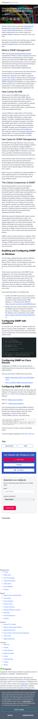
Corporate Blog (8, 659)
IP (13, 73)
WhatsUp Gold (12, 44)
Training (6, 618)
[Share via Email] (18, 19)
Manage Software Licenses (12, 610)
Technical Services (9, 615)
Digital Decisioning (9, 630)
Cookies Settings (28, 715)
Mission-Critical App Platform (13, 627)
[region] (19, 704)
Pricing (19, 465)
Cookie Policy (26, 701)
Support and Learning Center (13, 595)
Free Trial (20, 459)
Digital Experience (9, 639)
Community (7, 598)
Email (5, 488)
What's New (7, 575)
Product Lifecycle (9, 607)
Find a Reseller (8, 586)
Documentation (8, 601)
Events (6, 656)
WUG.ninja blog (29, 434)
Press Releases (8, 650)
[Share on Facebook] (3, 19)
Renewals (7, 613)
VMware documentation (15, 400)
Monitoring (9, 446)
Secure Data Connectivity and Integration (16, 633)
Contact (6, 589)
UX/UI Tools (7, 636)
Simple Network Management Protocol (19, 53)
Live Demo (20, 470)
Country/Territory (9, 496)
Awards (6, 647)
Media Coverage (9, 653)
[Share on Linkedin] (10, 19)
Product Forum (8, 604)
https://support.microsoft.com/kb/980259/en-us (20, 304)
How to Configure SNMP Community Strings (19, 382)
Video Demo (7, 583)
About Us (6, 644)
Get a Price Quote (9, 578)
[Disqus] (19, 542)
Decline (10, 715)
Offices (6, 665)
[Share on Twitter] (7, 19)
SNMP (10, 34)
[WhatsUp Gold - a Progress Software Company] (19, 2)
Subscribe (9, 508)
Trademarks (24, 684)
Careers (6, 662)
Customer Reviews (9, 581)
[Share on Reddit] (14, 19)
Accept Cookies (19, 710)
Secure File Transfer (10, 624)
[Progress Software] (5, 670)
